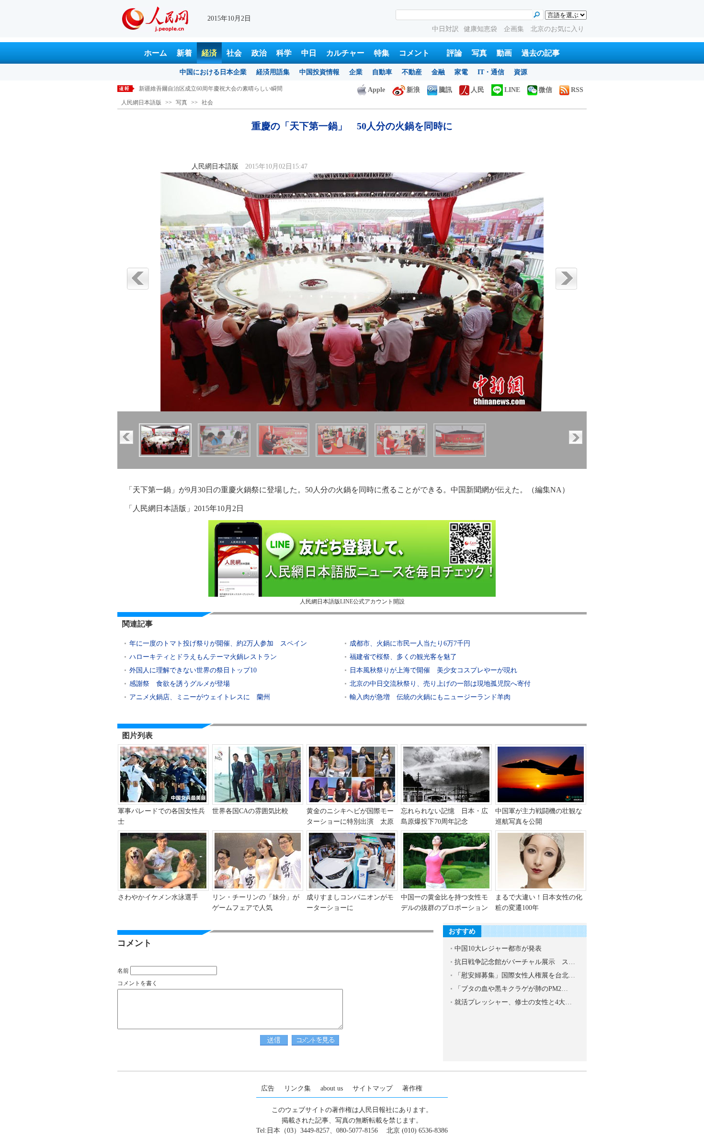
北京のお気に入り (557, 29)
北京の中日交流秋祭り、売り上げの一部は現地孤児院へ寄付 (440, 683)
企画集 (515, 29)
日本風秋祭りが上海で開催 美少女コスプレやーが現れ (433, 670)
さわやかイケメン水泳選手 (158, 897)
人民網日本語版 (141, 102)
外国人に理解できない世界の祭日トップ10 (193, 670)
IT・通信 (490, 72)
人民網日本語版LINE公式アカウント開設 (352, 601)
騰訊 (445, 89)
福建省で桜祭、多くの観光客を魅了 (403, 656)
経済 (209, 53)
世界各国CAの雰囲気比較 (250, 811)
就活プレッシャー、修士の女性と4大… (513, 1002)
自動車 (382, 72)
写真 (479, 53)
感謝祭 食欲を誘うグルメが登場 (179, 683)
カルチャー (345, 53)
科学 (284, 53)
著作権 (412, 1088)
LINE (512, 89)
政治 (259, 53)
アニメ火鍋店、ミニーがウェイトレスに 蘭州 (199, 697)
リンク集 (297, 1088)
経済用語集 (273, 72)
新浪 (413, 89)
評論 (454, 53)
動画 (504, 53)
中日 (309, 53)
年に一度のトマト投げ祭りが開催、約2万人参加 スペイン (218, 643)
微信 (545, 89)
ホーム (155, 53)
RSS (577, 89)
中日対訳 (445, 29)
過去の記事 (541, 53)
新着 (184, 53)
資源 (520, 72)
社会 (234, 53)
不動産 (412, 72)
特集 (381, 53)
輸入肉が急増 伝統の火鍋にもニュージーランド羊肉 (430, 697)
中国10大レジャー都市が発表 (498, 948)
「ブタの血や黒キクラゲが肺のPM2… (511, 988)
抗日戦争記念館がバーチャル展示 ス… (514, 962)
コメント (414, 53)
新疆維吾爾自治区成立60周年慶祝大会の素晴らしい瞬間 (211, 88)
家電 (461, 72)
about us (331, 1088)
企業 (356, 72)
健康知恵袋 (481, 29)
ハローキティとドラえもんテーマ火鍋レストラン (203, 656)
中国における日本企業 (213, 72)
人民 (477, 89)
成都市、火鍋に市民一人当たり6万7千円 (410, 643)
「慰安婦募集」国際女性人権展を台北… (514, 975)
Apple (376, 89)
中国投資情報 (319, 72)
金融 (438, 72)
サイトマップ (372, 1088)
